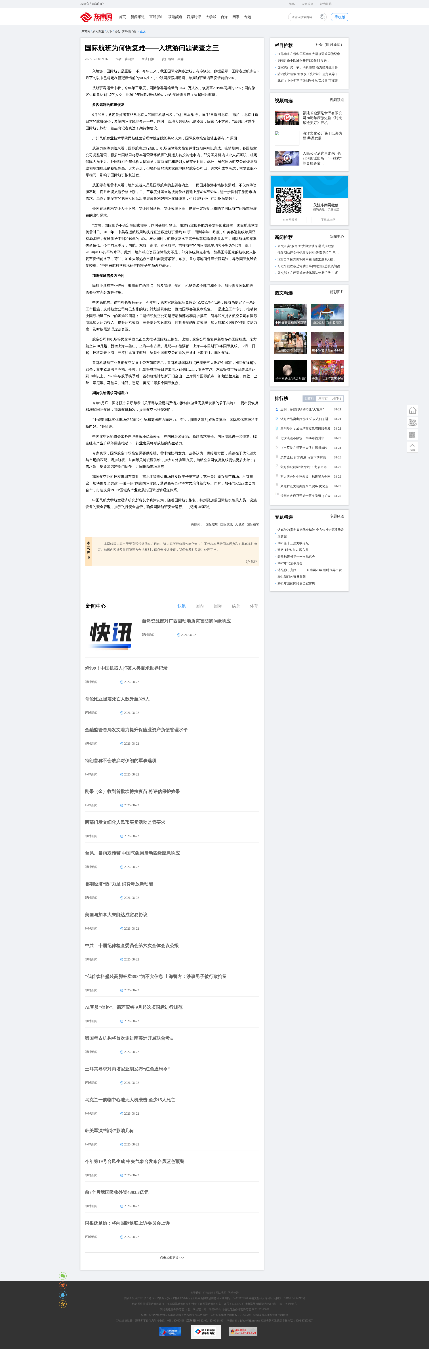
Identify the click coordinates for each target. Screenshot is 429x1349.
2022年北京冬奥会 (290, 563)
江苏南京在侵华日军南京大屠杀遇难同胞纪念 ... (311, 54)
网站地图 (220, 1292)
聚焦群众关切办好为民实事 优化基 (304, 486)
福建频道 (175, 17)
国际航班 (212, 524)
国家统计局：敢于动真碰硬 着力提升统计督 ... (309, 67)
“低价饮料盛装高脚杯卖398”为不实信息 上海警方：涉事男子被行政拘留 (156, 976)
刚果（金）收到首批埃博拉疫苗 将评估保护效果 (132, 791)
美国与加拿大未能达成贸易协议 (116, 914)
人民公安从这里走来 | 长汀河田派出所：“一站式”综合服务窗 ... (322, 158)
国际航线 (226, 524)
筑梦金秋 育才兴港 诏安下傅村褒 (303, 457)
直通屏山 (156, 17)
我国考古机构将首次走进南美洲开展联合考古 (129, 1038)
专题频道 (337, 516)
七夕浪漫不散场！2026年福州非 (302, 438)
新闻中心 (337, 236)
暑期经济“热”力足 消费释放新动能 (119, 883)
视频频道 (337, 100)
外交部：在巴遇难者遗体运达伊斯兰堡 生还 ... (309, 273)
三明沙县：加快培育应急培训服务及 (305, 428)
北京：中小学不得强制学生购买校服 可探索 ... (309, 80)
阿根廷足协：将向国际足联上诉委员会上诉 (127, 1223)
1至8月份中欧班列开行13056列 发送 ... (304, 60)
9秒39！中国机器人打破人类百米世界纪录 (126, 668)
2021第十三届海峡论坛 (293, 543)
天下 (109, 31)
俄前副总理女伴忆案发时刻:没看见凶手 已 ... (308, 252)
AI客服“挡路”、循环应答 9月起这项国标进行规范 (134, 1007)
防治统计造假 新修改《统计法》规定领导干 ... (309, 74)
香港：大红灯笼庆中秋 (327, 378)
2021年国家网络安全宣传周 (296, 583)
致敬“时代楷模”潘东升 (293, 550)
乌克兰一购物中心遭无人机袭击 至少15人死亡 (130, 1099)
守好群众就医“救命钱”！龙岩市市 (303, 467)
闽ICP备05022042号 (179, 1298)
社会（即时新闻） (126, 31)
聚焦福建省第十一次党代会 (296, 556)
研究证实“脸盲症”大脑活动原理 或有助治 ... (308, 246)
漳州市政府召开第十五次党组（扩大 (305, 496)
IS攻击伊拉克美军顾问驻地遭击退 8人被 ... (307, 259)
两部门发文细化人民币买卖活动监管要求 (125, 822)
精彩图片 (337, 292)
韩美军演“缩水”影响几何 (109, 1130)
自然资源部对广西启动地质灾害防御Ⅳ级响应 (186, 620)
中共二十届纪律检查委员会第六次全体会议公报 (132, 945)
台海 (224, 17)
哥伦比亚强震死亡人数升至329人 (117, 698)
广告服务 (208, 1292)
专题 (247, 17)
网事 (236, 17)
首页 (122, 17)
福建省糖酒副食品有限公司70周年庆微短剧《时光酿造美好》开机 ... (322, 118)
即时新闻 (148, 635)
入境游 (239, 524)
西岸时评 (194, 17)
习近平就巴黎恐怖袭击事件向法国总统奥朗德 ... (311, 266)
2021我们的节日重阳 (292, 576)
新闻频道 (137, 17)
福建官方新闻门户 (92, 4)
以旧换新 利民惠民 (291, 350)
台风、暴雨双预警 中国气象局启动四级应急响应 (132, 853)
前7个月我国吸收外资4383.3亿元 (117, 1192)
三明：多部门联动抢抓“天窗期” (302, 409)
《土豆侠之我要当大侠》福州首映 (303, 448)
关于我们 (195, 1292)
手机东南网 (328, 219)
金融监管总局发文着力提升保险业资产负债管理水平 (136, 729)
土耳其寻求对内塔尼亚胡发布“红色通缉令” (127, 1068)
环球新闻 (91, 712)
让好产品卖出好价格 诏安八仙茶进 (304, 419)
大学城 (211, 17)
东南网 (86, 31)
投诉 (254, 561)
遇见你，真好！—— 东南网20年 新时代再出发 (310, 570)
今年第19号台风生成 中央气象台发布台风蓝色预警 (134, 1161)
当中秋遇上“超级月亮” (290, 378)
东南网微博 (290, 219)
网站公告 (233, 1292)
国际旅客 (253, 524)
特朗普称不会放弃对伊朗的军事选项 (120, 760)
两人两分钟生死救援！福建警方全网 (305, 476)
